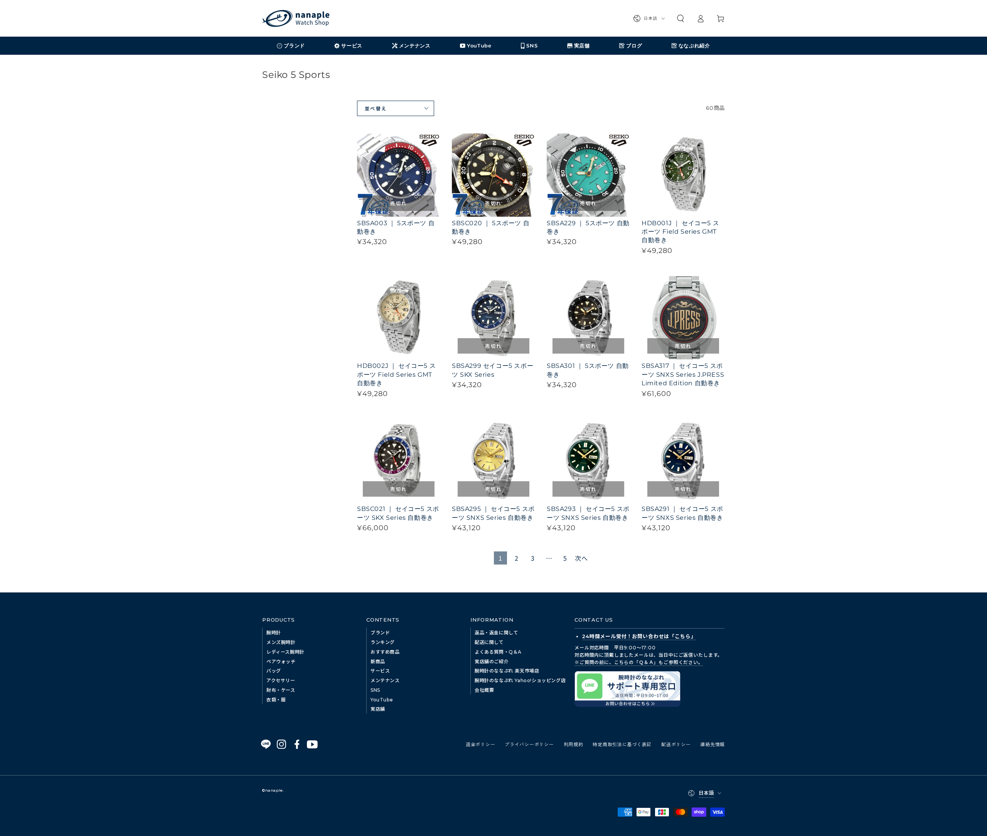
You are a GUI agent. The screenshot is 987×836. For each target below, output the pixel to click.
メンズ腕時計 (281, 642)
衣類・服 (276, 700)
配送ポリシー (676, 744)
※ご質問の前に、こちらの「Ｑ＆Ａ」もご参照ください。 (638, 662)
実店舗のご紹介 (492, 661)
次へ (581, 558)
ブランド (380, 632)
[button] (680, 18)
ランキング (383, 642)
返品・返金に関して (496, 632)
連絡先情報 (712, 744)
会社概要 (484, 690)
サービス (380, 671)
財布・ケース (280, 690)
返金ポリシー (480, 744)
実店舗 (378, 709)
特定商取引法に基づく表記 (622, 744)
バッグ (273, 671)
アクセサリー (280, 680)
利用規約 (573, 744)
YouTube (382, 700)
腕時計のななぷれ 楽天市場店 (507, 671)
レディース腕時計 (285, 652)
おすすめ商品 (385, 652)
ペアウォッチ (281, 661)
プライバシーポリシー (529, 744)
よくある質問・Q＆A (498, 652)
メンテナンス (385, 680)
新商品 (378, 661)
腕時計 (273, 632)
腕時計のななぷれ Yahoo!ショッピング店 (520, 680)
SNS (375, 690)
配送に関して (489, 642)
